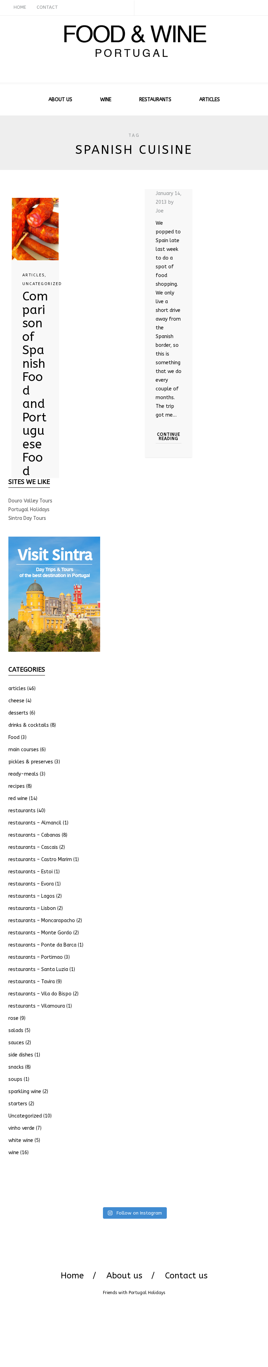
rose (13, 1018)
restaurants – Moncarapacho (41, 921)
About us (124, 1275)
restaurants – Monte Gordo (40, 933)
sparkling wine (24, 1092)
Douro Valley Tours (30, 501)
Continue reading (168, 436)
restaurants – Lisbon (32, 908)
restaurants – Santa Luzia (38, 969)
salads (15, 1030)
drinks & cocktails (28, 725)
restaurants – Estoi (30, 872)
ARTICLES (209, 100)
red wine (18, 798)
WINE (105, 100)
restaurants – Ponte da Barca (42, 945)
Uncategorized (42, 284)
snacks (16, 1067)
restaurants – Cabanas (34, 835)
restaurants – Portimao (35, 957)
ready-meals (23, 774)
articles (33, 275)
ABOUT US (60, 100)
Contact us (186, 1275)
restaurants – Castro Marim (40, 859)
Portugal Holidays (29, 510)
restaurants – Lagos (31, 896)
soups (15, 1079)
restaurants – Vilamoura (36, 1006)
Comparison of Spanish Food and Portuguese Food (35, 383)
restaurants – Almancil (34, 823)
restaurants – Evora (31, 884)
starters (17, 1104)
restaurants (22, 811)
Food (14, 737)
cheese (16, 701)
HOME (20, 7)
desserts (18, 713)
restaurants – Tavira (31, 982)
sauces (16, 1043)
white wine (20, 1140)
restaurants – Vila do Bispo (40, 994)
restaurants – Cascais (33, 847)
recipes (16, 786)
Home (72, 1275)
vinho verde (21, 1128)
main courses (23, 750)
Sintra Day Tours (27, 518)
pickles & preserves (30, 762)
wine (13, 1153)
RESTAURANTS (155, 100)
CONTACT (47, 7)
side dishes (20, 1055)
